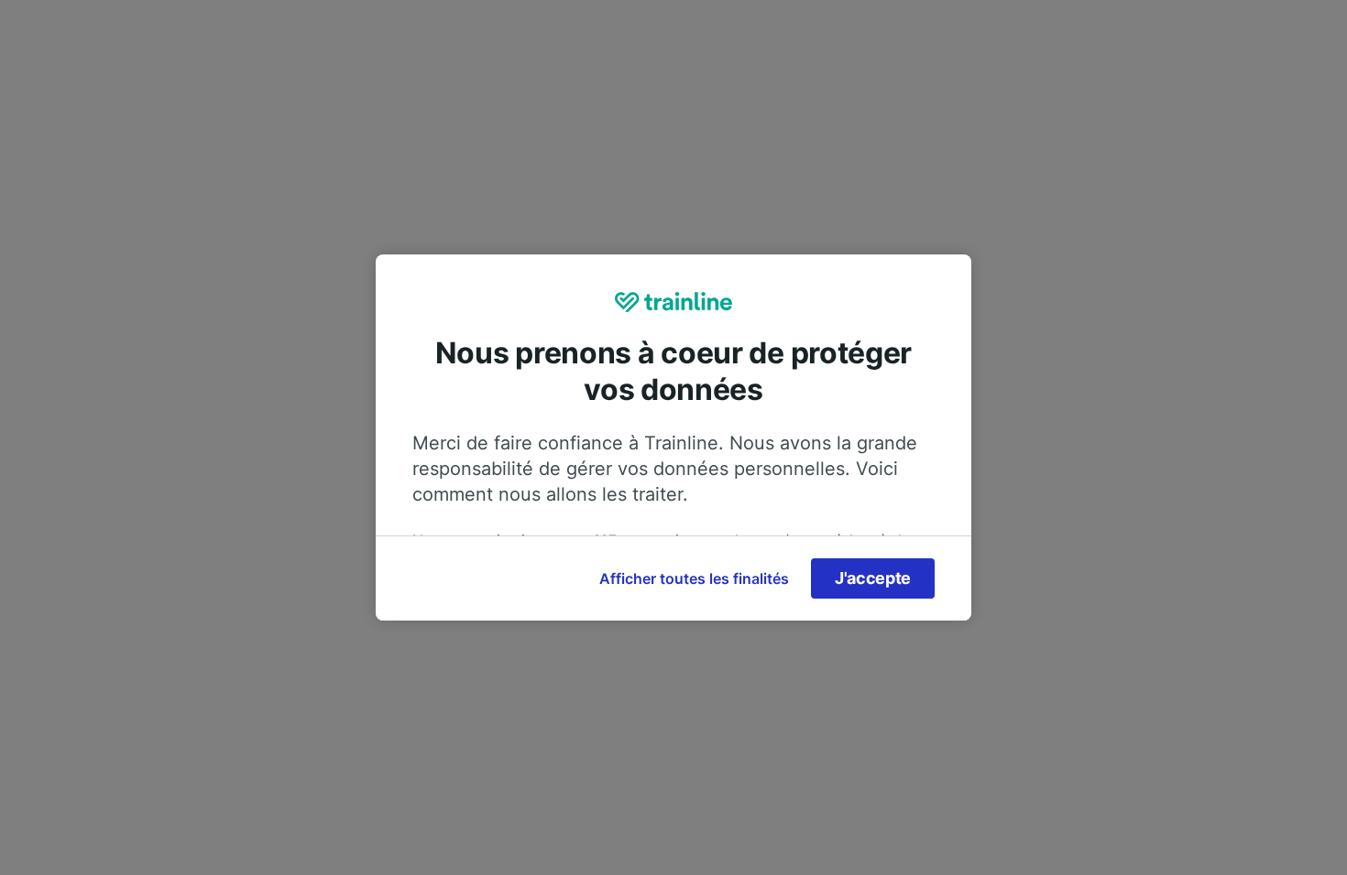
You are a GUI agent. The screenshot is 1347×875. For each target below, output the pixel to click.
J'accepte (873, 578)
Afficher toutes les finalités (694, 578)
